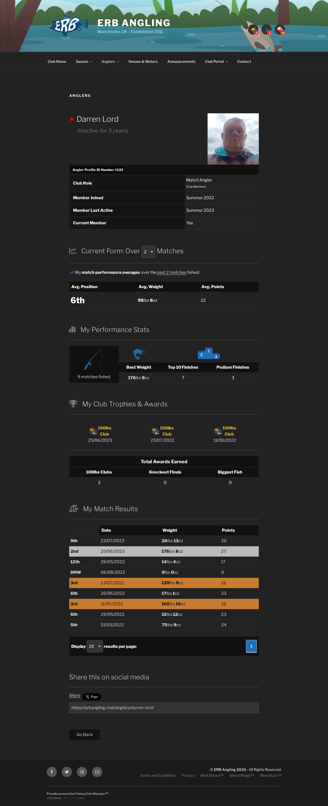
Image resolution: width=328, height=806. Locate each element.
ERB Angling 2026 (230, 769)
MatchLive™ (270, 775)
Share (74, 695)
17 (223, 561)
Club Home (57, 61)
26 (224, 582)
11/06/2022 (225, 434)
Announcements (181, 61)
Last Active (93, 210)
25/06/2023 (100, 434)
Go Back (85, 734)
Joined (88, 197)
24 (223, 624)
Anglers (108, 61)
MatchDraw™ (212, 775)
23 (223, 593)
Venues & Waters (143, 61)
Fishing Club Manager (90, 793)
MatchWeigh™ (242, 775)
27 (223, 551)
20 (224, 540)
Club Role (82, 183)
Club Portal (214, 61)
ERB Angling (134, 22)
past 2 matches (171, 272)
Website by (74, 798)
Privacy (188, 775)
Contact (244, 61)
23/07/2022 (162, 434)
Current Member (89, 222)
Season (82, 61)
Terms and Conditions (158, 775)
